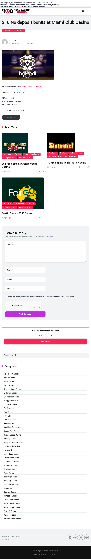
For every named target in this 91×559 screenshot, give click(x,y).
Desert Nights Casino (12, 389)
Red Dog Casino (10, 477)
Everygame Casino (11, 397)
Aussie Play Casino (11, 374)
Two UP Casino (10, 511)
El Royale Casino (10, 393)
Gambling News (10, 423)
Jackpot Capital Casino (13, 442)
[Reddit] (86, 537)
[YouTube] (81, 537)
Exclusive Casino (10, 404)
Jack (14, 41)
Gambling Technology (12, 427)
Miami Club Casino (32, 86)
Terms (35, 554)
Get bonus (11, 117)
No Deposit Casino (25, 158)
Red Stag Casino (10, 480)
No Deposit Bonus (9, 158)
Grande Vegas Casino (32, 154)
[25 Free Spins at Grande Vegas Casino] (23, 146)
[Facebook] (70, 537)
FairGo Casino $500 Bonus (17, 213)
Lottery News (9, 450)
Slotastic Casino (70, 156)
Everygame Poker (11, 400)
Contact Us (54, 554)
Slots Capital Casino (12, 503)
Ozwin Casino (9, 469)
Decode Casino (10, 385)
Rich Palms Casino (11, 484)
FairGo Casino (19, 204)
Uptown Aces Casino (12, 519)
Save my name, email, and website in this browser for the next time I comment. (41, 297)
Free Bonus (7, 30)
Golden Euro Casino (12, 431)
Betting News (9, 378)
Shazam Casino (10, 492)
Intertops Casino (11, 439)
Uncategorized (10, 515)
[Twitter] (75, 537)
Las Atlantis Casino (12, 446)
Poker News (9, 473)
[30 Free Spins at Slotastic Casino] (68, 145)
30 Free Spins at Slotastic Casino (66, 162)
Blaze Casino (9, 381)
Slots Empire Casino (12, 507)
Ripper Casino (9, 488)
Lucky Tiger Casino (11, 454)
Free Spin (19, 30)
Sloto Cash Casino (11, 500)
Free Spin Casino (11, 420)
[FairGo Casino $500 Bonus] (23, 193)
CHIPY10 (20, 92)
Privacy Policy (43, 554)
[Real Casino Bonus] (16, 10)
